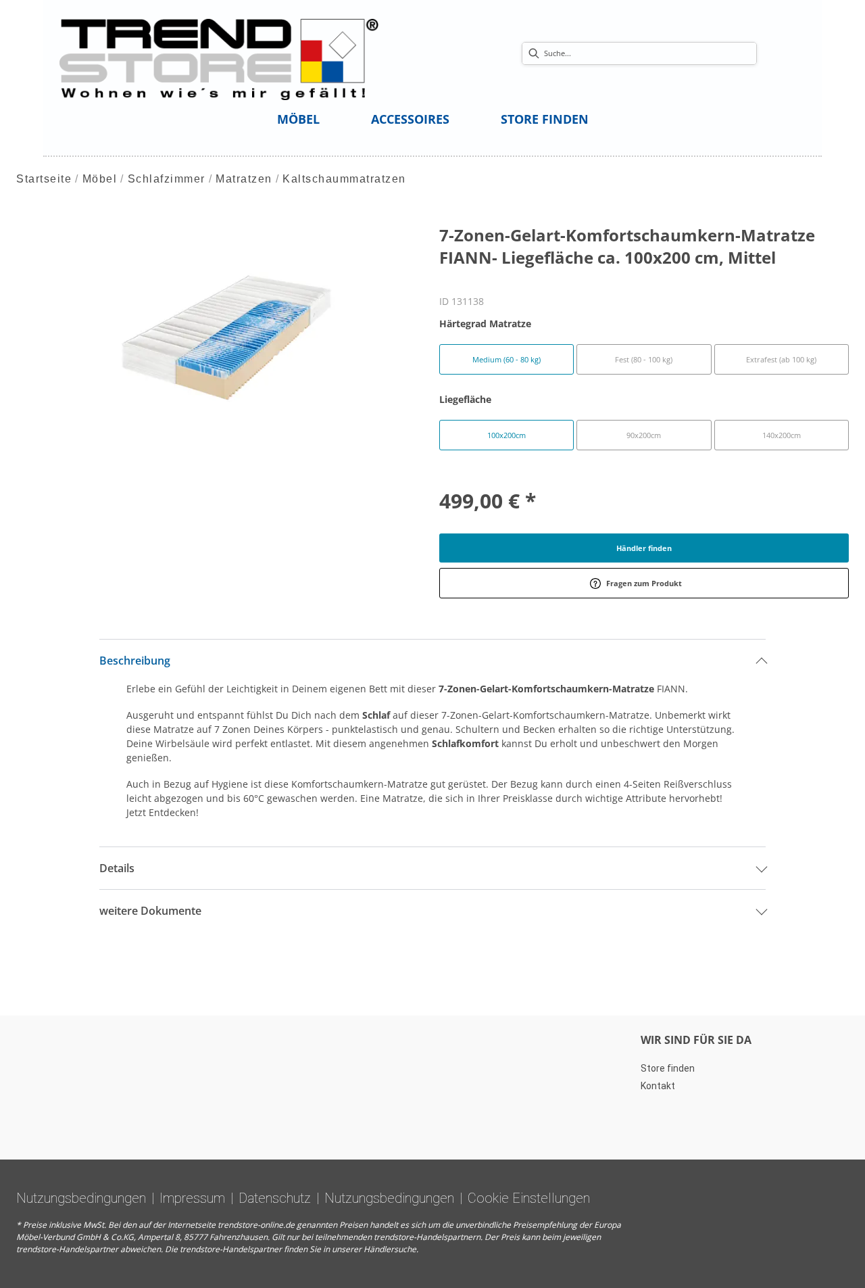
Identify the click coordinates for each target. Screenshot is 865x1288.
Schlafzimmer (166, 179)
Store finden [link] (668, 1068)
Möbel (100, 179)
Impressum (192, 1198)
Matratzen (244, 179)
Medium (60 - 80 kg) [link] (506, 359)
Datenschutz (275, 1198)
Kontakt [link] (658, 1085)
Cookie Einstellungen (529, 1198)
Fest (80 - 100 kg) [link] (643, 359)
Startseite (44, 179)
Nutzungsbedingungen (81, 1198)
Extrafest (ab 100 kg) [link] (781, 359)
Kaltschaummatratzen (344, 179)
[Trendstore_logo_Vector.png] (219, 58)
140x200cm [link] (781, 435)
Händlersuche (390, 1249)
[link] (298, 119)
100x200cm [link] (506, 435)
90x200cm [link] (643, 435)
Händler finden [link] (644, 548)
